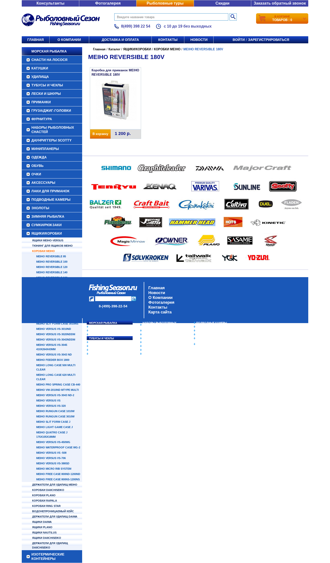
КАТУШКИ (39, 68)
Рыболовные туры (165, 3)
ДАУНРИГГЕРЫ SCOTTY (51, 140)
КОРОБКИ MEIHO (43, 251)
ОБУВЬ (37, 166)
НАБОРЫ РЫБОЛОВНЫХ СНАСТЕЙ (52, 130)
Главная (35, 40)
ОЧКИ (36, 174)
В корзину (100, 134)
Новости (199, 40)
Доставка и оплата (120, 40)
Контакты (168, 40)
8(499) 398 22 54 (135, 26)
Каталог (114, 49)
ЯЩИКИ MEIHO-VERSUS (47, 240)
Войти (239, 40)
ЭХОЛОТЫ (40, 208)
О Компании (160, 297)
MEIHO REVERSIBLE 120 (51, 267)
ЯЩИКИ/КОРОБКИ (46, 233)
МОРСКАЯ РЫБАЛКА (49, 51)
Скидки (222, 3)
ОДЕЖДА (39, 157)
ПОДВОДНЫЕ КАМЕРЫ (51, 199)
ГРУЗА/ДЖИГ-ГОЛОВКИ (51, 110)
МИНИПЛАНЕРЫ (45, 149)
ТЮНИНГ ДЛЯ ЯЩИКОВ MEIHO (52, 245)
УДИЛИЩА (40, 77)
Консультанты (50, 3)
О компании (69, 40)
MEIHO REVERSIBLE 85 (51, 256)
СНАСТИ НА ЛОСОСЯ (49, 60)
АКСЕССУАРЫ (43, 183)
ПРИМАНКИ (41, 102)
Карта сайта (160, 312)
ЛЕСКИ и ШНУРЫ (46, 94)
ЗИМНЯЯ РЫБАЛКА (47, 216)
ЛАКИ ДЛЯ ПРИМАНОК (50, 191)
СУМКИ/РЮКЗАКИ (46, 225)
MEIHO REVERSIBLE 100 (51, 261)
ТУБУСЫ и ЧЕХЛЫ (47, 85)
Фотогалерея (108, 3)
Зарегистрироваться (268, 40)
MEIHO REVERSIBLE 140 (51, 272)
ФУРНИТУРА (41, 119)
